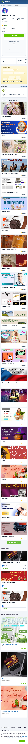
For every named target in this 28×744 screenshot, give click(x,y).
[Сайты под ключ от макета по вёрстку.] (14, 561)
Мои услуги (5, 548)
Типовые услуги (20, 61)
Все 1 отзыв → (23, 86)
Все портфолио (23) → (14, 542)
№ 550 (15, 69)
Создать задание (14, 39)
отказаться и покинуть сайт (10, 741)
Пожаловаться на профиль (14, 53)
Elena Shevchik (8, 16)
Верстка (4, 79)
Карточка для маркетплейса (9, 644)
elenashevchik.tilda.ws (14, 49)
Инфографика (6, 81)
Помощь (19, 727)
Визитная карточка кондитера (10, 711)
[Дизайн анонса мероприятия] (14, 581)
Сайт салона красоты (7, 679)
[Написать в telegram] (14, 44)
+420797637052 (15, 47)
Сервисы (13, 727)
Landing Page (12, 76)
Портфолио (5, 61)
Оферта (9, 730)
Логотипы (12, 81)
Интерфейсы (18, 79)
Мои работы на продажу (9, 614)
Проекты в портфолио (8, 100)
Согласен (22, 741)
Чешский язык (19, 81)
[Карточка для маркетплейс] (14, 601)
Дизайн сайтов (11, 79)
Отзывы (13, 61)
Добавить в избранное (14, 41)
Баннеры (18, 76)
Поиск (24, 727)
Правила (4, 730)
